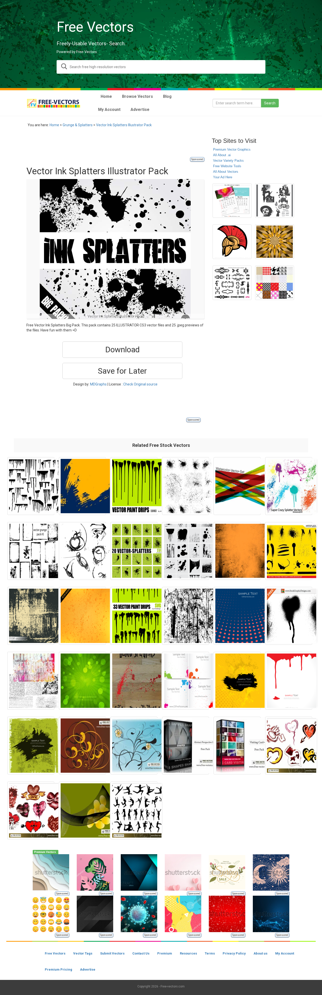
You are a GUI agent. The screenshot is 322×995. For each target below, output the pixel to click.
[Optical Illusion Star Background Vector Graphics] (274, 241)
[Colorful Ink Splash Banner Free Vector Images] (185, 681)
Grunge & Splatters (78, 125)
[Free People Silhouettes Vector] (133, 810)
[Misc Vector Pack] (274, 200)
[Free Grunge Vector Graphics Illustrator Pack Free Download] (30, 551)
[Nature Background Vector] (133, 745)
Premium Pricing (58, 969)
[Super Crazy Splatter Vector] (288, 486)
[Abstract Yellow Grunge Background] (82, 616)
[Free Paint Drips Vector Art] (133, 616)
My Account (284, 953)
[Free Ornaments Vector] (82, 745)
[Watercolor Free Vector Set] (237, 486)
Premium (164, 953)
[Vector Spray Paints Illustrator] (185, 551)
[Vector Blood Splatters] (133, 681)
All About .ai (222, 155)
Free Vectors (55, 953)
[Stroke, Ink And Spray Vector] (288, 551)
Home (54, 125)
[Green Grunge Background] (82, 681)
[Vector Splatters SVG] (133, 551)
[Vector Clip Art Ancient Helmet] (232, 241)
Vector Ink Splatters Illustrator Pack (124, 125)
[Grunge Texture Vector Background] (185, 616)
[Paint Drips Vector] (133, 486)
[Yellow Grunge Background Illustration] (237, 681)
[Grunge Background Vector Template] (30, 616)
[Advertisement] (118, 145)
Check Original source (140, 384)
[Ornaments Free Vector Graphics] (232, 283)
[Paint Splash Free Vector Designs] (288, 616)
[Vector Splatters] (185, 486)
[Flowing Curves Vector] (82, 810)
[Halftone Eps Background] (237, 616)
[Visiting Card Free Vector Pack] (237, 745)
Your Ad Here (222, 177)
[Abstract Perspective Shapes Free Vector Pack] (185, 745)
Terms (210, 953)
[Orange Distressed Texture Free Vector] (237, 551)
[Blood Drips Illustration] (288, 681)
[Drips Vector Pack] (30, 486)
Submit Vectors (112, 953)
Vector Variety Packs (228, 160)
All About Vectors (225, 172)
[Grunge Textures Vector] (30, 681)
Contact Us (140, 953)
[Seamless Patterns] (274, 283)
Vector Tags (82, 953)
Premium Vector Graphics (232, 149)
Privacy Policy (234, 953)
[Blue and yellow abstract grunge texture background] (82, 486)
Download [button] (122, 349)
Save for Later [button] (122, 371)
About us (260, 953)
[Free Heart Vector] (288, 745)
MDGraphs (98, 384)
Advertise (87, 969)
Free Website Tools (227, 166)
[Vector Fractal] (82, 551)
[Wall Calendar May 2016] (232, 200)
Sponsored (197, 159)
